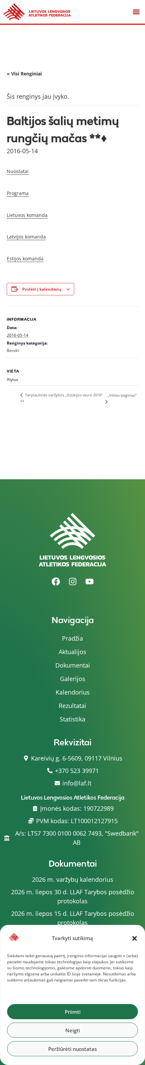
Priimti (73, 1011)
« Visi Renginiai (24, 73)
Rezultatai (72, 706)
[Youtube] (89, 581)
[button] (134, 938)
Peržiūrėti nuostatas (72, 1048)
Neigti (72, 1030)
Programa (18, 193)
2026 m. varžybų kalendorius (72, 879)
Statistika (72, 719)
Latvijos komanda (26, 236)
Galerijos (72, 679)
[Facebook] (55, 581)
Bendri (13, 350)
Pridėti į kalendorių (41, 289)
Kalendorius (73, 692)
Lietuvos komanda (27, 215)
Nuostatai (18, 171)
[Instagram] (72, 581)
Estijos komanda (25, 258)
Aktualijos (72, 652)
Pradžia (72, 638)
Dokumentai (72, 665)
